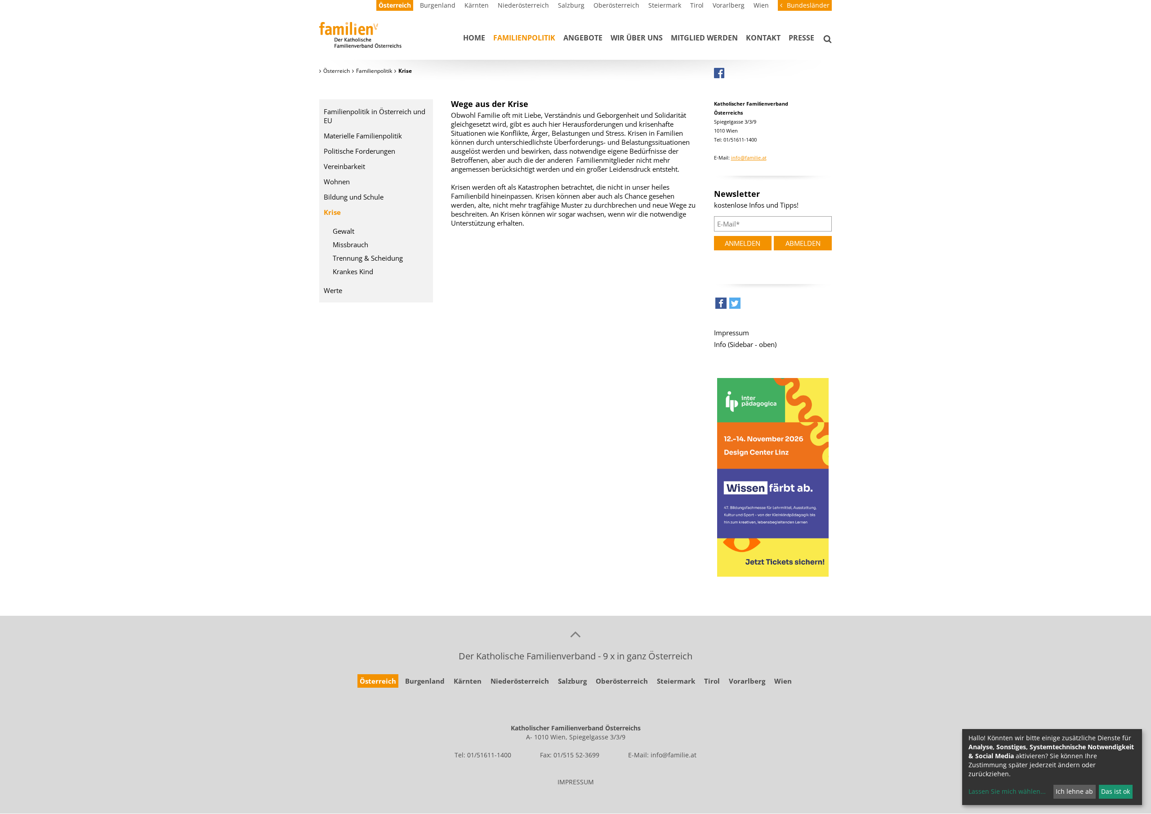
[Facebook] (719, 73)
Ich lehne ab (1074, 791)
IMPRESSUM (576, 782)
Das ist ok (1115, 791)
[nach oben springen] (575, 633)
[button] (721, 305)
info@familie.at (749, 157)
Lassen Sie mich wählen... (1007, 791)
